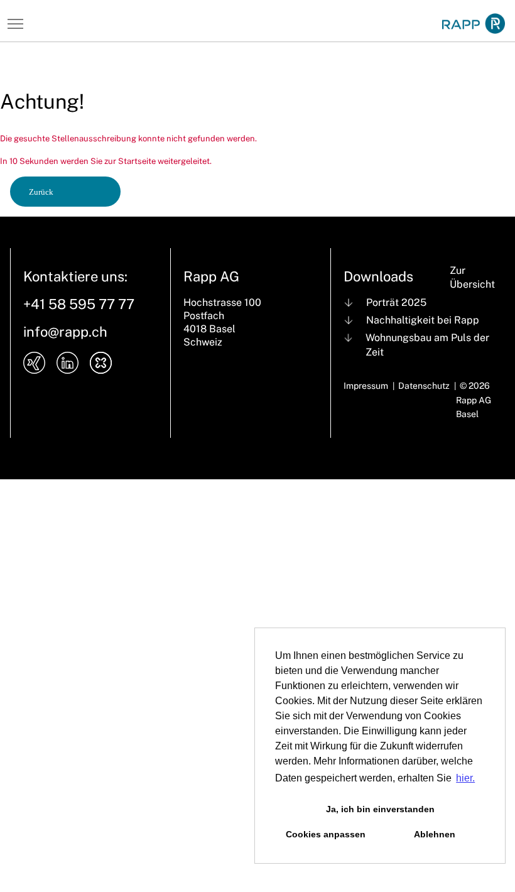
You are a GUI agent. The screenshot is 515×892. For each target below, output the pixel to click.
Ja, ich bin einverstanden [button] (380, 809)
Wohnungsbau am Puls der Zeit (427, 345)
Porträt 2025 (396, 302)
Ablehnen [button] (434, 834)
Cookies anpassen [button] (326, 834)
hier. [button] (465, 778)
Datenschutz (424, 386)
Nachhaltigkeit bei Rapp (422, 320)
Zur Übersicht (472, 277)
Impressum (366, 386)
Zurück (41, 192)
